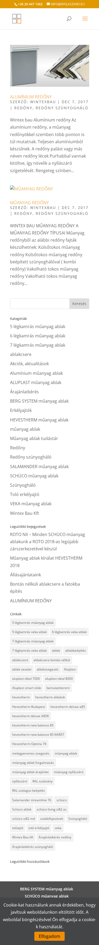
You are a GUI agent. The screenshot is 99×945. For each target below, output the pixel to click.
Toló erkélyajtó (24, 494)
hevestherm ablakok (50, 697)
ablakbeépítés (75, 650)
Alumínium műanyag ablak (36, 373)
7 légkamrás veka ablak (29, 650)
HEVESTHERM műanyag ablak (39, 420)
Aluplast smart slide (26, 688)
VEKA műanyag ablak (30, 504)
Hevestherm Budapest (28, 706)
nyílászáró (19, 781)
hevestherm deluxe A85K (30, 716)
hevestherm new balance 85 (33, 725)
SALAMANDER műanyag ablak (39, 466)
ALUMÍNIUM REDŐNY (31, 97)
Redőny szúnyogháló (62, 107)
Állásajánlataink (25, 575)
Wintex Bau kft (22, 837)
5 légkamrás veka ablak (29, 632)
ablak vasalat (21, 669)
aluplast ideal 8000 (59, 678)
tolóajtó (17, 828)
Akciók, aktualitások (29, 364)
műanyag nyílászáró (68, 772)
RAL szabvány (42, 781)
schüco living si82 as (52, 809)
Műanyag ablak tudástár (34, 438)
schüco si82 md (23, 818)
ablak (56, 650)
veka (58, 828)
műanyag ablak (25, 429)
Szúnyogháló (23, 485)
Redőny (23, 107)
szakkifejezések (51, 818)
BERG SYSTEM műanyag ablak (39, 401)
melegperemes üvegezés (30, 753)
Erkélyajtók (21, 410)
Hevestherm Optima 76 (29, 744)
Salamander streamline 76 (31, 800)
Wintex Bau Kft (24, 513)
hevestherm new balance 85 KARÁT (38, 734)
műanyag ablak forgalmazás (33, 762)
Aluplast (70, 669)
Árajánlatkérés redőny (55, 837)
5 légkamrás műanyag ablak (37, 326)
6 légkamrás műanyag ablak (37, 336)
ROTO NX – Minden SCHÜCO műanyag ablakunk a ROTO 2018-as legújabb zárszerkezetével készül (47, 542)
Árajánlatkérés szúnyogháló (32, 846)
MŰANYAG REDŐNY (29, 203)
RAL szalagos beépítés (28, 790)
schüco (61, 800)
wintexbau (43, 101)
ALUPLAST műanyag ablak (35, 382)
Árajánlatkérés (24, 392)
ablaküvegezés (48, 669)
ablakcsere (20, 354)
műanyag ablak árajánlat (30, 772)
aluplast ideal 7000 (26, 678)
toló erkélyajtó (39, 828)
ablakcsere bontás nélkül (52, 660)
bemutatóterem (58, 688)
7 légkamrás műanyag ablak (37, 345)
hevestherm (21, 697)
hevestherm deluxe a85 (67, 706)
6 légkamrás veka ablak (69, 632)
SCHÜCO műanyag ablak (34, 476)
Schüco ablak (21, 809)
